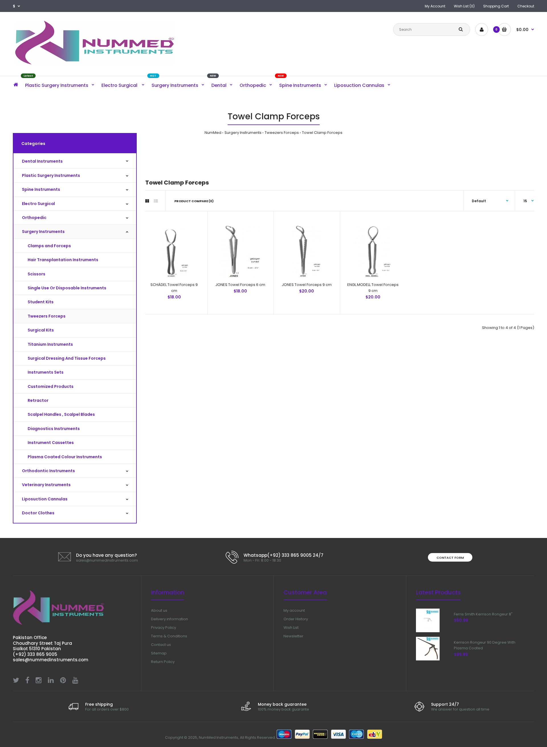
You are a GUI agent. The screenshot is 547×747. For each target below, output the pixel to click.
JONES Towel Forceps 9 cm (307, 284)
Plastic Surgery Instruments (51, 175)
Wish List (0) (464, 6)
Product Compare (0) (194, 201)
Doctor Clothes (38, 513)
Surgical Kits (41, 330)
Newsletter (293, 636)
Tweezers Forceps (282, 132)
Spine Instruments (41, 189)
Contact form (450, 557)
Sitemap (159, 653)
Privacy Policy (163, 627)
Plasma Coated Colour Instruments (65, 457)
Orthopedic (34, 217)
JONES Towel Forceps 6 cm (240, 284)
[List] (156, 201)
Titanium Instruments (50, 344)
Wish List (291, 627)
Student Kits (41, 302)
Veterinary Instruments (46, 485)
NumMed (213, 132)
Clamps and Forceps (49, 246)
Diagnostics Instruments (54, 428)
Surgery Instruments (243, 132)
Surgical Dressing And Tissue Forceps (67, 358)
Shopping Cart (496, 6)
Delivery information (169, 619)
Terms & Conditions (169, 636)
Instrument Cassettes (51, 442)
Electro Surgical (38, 203)
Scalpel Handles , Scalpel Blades (61, 414)
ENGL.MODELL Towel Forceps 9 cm (373, 287)
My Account (435, 6)
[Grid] (147, 201)
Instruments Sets (46, 372)
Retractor (38, 400)
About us (159, 610)
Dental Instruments (42, 161)
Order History (295, 619)
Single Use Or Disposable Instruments (67, 288)
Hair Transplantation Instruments (63, 260)
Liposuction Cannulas (45, 499)
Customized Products (51, 386)
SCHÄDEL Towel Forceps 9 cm (174, 287)
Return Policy (163, 661)
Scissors (36, 274)
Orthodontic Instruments (48, 471)
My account (294, 610)
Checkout (525, 6)
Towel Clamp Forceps (322, 132)
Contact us (161, 644)
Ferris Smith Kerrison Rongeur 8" (483, 614)
